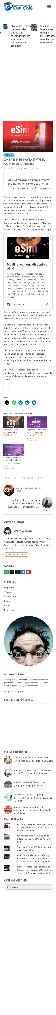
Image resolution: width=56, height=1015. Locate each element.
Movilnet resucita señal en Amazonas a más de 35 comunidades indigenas (33, 771)
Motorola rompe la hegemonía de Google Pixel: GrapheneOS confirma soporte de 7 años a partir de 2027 (35, 869)
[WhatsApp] (6, 572)
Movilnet (9, 155)
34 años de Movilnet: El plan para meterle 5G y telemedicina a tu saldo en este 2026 (33, 797)
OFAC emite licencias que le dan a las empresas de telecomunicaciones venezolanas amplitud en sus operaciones (18, 35)
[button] (7, 19)
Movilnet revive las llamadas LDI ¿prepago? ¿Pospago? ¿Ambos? (29, 784)
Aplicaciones (10, 596)
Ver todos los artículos (17, 554)
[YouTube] (28, 572)
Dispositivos (10, 587)
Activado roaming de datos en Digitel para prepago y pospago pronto (12, 461)
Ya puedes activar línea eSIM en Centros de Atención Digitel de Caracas (36, 433)
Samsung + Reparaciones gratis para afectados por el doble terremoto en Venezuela (45, 34)
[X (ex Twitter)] (17, 572)
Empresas (9, 610)
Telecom (8, 591)
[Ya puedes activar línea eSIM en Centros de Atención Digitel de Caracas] (37, 422)
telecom (43, 478)
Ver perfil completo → (15, 691)
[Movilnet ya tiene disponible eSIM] (13, 422)
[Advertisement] (28, 88)
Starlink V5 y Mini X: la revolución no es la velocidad (34, 849)
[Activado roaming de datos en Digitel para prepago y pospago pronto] (13, 450)
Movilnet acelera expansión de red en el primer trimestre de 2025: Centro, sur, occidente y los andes (27, 505)
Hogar (7, 605)
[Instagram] (12, 572)
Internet (8, 601)
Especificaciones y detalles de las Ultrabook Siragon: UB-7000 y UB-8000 (34, 838)
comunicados (13, 478)
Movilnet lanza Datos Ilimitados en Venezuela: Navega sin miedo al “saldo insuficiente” (32, 810)
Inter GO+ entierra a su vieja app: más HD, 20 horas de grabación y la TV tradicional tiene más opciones (34, 858)
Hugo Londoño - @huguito (15, 674)
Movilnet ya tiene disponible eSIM (10, 431)
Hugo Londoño (33, 169)
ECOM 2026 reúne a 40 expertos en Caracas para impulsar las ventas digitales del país (34, 827)
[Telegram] (22, 572)
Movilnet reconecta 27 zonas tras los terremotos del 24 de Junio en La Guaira (33, 759)
